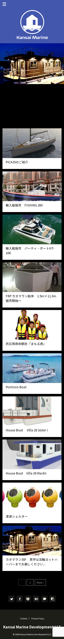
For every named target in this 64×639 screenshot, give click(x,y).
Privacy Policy (37, 618)
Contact (23, 618)
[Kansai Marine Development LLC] (36, 599)
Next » (40, 582)
